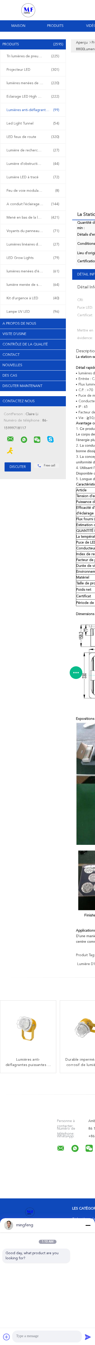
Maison (18, 26)
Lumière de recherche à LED (33, 150)
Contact (11, 355)
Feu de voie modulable (33, 191)
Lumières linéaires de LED (33, 244)
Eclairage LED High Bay (33, 96)
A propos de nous (19, 323)
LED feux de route (33, 137)
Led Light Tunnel (33, 123)
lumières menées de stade (33, 83)
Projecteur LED (33, 70)
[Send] (88, 1336)
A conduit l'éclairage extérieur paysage (34, 204)
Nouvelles (12, 365)
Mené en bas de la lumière (33, 217)
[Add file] (6, 1336)
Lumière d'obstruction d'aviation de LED (34, 164)
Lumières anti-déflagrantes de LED (34, 110)
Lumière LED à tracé (33, 177)
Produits (55, 26)
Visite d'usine (14, 334)
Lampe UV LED (33, 311)
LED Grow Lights (33, 258)
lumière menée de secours (33, 285)
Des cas (10, 375)
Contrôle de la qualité (25, 344)
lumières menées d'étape (33, 271)
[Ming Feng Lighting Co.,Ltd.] (10, 439)
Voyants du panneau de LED (33, 231)
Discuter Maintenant (22, 386)
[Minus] (88, 1225)
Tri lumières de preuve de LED (33, 56)
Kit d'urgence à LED (33, 298)
